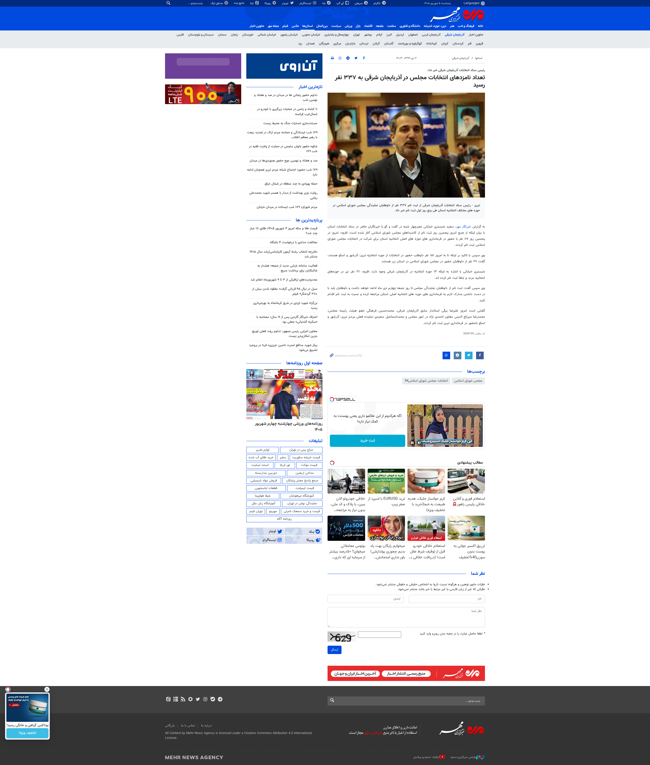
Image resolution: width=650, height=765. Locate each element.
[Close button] (47, 689)
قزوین (479, 43)
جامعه (380, 26)
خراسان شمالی (267, 34)
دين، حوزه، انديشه (435, 26)
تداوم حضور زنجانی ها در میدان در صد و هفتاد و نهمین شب (285, 98)
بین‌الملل (322, 26)
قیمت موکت (309, 465)
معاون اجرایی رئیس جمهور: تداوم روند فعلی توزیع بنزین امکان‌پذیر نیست (284, 334)
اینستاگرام (306, 3)
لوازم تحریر (262, 449)
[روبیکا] (190, 699)
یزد (300, 43)
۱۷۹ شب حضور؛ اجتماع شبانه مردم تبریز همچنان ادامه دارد (282, 172)
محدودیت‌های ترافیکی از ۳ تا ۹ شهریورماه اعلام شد (284, 279)
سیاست (336, 26)
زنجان (234, 34)
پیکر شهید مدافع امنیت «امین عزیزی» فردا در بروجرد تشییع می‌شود (283, 348)
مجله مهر (273, 26)
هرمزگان (324, 43)
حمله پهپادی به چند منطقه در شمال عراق (291, 183)
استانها (478, 58)
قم (470, 43)
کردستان (458, 43)
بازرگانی (170, 725)
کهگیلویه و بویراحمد (410, 43)
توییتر (285, 3)
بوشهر (368, 34)
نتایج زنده (239, 3)
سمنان (222, 34)
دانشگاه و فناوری (410, 26)
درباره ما (206, 725)
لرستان (364, 43)
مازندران (350, 43)
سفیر (283, 457)
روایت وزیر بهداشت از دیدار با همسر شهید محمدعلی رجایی (283, 195)
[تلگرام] (220, 699)
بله (324, 3)
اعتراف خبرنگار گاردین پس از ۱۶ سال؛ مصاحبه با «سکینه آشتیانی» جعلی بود (286, 319)
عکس (295, 26)
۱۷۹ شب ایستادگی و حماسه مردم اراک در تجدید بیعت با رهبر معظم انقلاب (282, 135)
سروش (359, 3)
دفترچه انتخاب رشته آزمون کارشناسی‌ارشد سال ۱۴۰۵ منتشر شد (283, 254)
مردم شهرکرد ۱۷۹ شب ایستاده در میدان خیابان (287, 207)
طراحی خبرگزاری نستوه (463, 757)
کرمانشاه (431, 43)
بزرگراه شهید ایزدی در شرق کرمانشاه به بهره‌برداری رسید (285, 306)
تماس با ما (188, 725)
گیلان (376, 43)
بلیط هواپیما (263, 495)
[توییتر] (198, 699)
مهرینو (273, 511)
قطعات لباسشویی (266, 488)
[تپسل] (331, 399)
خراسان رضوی (289, 34)
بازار (358, 26)
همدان (310, 43)
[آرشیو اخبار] (175, 699)
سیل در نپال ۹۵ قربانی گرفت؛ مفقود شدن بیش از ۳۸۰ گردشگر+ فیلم (284, 291)
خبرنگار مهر (463, 226)
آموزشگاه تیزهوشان (301, 495)
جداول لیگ (217, 3)
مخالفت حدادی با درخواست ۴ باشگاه (293, 242)
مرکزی (337, 43)
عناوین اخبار (476, 34)
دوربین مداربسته (266, 473)
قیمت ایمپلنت (305, 488)
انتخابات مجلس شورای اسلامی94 (426, 380)
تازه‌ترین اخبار (310, 87)
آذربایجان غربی (431, 34)
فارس (180, 34)
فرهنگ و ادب (466, 26)
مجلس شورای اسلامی (468, 380)
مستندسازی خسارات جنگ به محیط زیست (290, 123)
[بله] (212, 699)
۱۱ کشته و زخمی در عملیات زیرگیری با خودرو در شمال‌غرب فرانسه (287, 112)
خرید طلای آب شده (261, 457)
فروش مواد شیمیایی (263, 480)
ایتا (252, 3)
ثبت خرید (367, 440)
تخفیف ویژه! (27, 733)
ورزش (348, 26)
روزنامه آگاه (284, 519)
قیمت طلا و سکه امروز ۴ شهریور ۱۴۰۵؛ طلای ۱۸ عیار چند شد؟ (283, 231)
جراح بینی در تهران (301, 449)
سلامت (391, 26)
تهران (356, 34)
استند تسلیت (260, 465)
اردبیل (400, 34)
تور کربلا (285, 465)
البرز (389, 34)
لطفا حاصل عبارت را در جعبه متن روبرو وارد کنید (452, 633)
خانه (480, 26)
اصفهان (413, 34)
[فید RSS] (183, 699)
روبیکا (268, 3)
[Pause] (412, 443)
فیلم (285, 26)
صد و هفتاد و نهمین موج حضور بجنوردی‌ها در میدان (283, 160)
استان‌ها (307, 26)
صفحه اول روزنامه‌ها (304, 363)
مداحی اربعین (305, 473)
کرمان (444, 43)
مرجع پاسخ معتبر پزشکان (302, 480)
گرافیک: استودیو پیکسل (426, 757)
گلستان (389, 43)
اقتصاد (368, 26)
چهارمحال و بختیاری (336, 34)
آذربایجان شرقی (454, 34)
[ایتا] (168, 699)
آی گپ (340, 3)
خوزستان (247, 34)
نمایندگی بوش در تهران (302, 503)
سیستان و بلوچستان (201, 34)
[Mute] (419, 443)
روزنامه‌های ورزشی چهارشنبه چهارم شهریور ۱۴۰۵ (288, 427)
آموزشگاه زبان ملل (263, 503)
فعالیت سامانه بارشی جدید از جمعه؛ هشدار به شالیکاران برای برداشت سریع (287, 268)
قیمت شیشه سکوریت (306, 457)
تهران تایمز (256, 511)
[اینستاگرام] (205, 699)
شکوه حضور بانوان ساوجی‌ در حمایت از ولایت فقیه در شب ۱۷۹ (283, 149)
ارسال (334, 649)
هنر (452, 26)
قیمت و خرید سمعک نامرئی (302, 511)
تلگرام (377, 3)
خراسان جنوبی (311, 34)
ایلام (379, 34)
